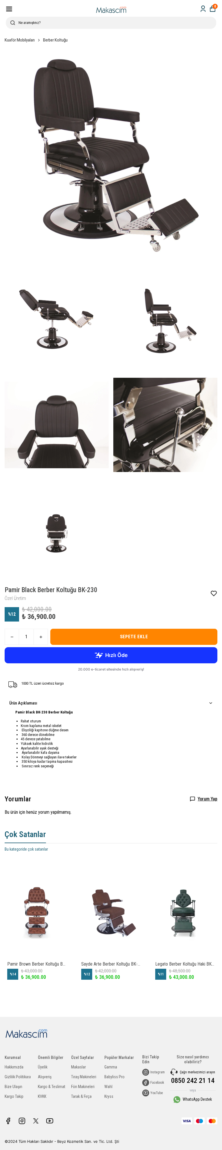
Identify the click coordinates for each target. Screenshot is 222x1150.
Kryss (108, 1096)
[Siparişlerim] (203, 8)
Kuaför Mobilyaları (20, 40)
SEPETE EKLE (134, 636)
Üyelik (42, 1067)
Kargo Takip (14, 1096)
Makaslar (78, 1067)
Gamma (110, 1067)
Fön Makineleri (83, 1086)
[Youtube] (49, 1120)
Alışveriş (44, 1077)
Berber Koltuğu (55, 40)
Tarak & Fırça (81, 1096)
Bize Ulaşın (13, 1086)
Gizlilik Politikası (18, 1077)
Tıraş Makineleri (83, 1077)
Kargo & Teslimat (51, 1086)
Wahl (108, 1086)
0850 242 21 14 (192, 1081)
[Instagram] (21, 1120)
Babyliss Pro (114, 1077)
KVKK (42, 1096)
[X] (35, 1120)
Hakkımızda (14, 1067)
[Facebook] (8, 1120)
